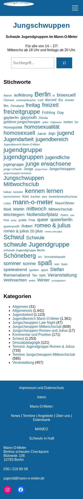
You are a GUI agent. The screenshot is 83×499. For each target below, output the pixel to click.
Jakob (41, 134)
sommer (12, 263)
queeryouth (11, 226)
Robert (27, 226)
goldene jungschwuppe (22, 122)
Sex (40, 256)
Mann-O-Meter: (41, 406)
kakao (7, 192)
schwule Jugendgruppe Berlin (24, 250)
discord (50, 100)
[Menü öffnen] (75, 8)
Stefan (57, 269)
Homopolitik (13, 127)
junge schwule (13, 169)
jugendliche (57, 157)
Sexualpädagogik (54, 256)
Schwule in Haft (41, 438)
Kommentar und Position (31, 334)
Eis (60, 100)
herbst (68, 122)
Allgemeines (22, 310)
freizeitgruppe (22, 111)
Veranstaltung (62, 274)
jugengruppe (14, 164)
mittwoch (36, 209)
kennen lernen (44, 190)
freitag (33, 105)
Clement (9, 100)
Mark (7, 209)
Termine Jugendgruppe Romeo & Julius (43, 346)
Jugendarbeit (19, 139)
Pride (32, 220)
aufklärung (23, 95)
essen (69, 100)
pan (72, 215)
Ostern (64, 215)
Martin (18, 209)
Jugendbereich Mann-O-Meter (22, 144)
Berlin (43, 94)
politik (23, 220)
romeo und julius (53, 231)
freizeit (50, 105)
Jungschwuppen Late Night (33, 322)
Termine (29, 416)
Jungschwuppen (41, 25)
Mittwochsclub (60, 209)
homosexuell (19, 133)
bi (54, 95)
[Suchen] (64, 62)
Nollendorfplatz (42, 214)
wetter (32, 280)
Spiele (64, 264)
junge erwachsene (48, 164)
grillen (45, 122)
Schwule (35, 237)
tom (42, 275)
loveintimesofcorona (63, 196)
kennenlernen (12, 196)
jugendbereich (52, 139)
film (6, 106)
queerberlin (61, 219)
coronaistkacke (26, 100)
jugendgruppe (23, 149)
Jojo (51, 133)
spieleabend (15, 269)
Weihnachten (15, 280)
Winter (43, 280)
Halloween (56, 122)
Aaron (8, 95)
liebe (44, 196)
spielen (34, 270)
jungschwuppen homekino (17, 173)
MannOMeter (64, 203)
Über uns (63, 416)
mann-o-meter (33, 202)
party (14, 220)
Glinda (43, 118)
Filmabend (17, 106)
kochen (35, 196)
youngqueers (59, 280)
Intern (41, 397)
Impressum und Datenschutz (41, 388)
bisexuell (66, 94)
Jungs (28, 169)
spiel (56, 264)
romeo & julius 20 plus (23, 231)
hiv (76, 122)
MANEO (41, 429)
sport (44, 270)
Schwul (14, 237)
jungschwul (41, 169)
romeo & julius (53, 225)
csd (40, 100)
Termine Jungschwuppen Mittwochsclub (43, 354)
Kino (25, 196)
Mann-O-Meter (15, 448)
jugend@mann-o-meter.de (24, 478)
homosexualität (42, 127)
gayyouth (29, 117)
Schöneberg (20, 255)
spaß (45, 262)
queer (42, 219)
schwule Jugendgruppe (36, 244)
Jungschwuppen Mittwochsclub (24, 181)
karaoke (18, 192)
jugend (65, 133)
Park (6, 220)
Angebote (45, 416)
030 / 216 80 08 (16, 469)
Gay (60, 112)
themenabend (17, 275)
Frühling (48, 112)
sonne (29, 263)
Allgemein (20, 306)
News (15, 416)
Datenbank (41, 420)
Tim (34, 275)
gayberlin (11, 117)
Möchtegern (14, 214)
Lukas (7, 203)
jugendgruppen (23, 156)
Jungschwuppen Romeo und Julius (40, 330)
